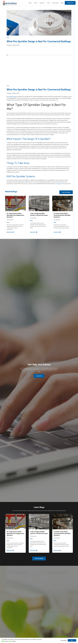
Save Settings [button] (63, 640)
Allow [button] (72, 640)
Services (42, 3)
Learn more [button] (39, 639)
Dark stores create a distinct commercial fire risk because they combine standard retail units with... (61, 226)
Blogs (62, 3)
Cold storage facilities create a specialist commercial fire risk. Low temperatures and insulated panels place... (38, 225)
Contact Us (70, 3)
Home (30, 3)
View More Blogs (66, 192)
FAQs (48, 3)
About (35, 3)
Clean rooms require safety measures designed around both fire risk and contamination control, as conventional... (15, 227)
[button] (3, 641)
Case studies (55, 3)
